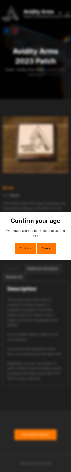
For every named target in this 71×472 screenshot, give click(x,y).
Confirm (25, 248)
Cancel (47, 248)
